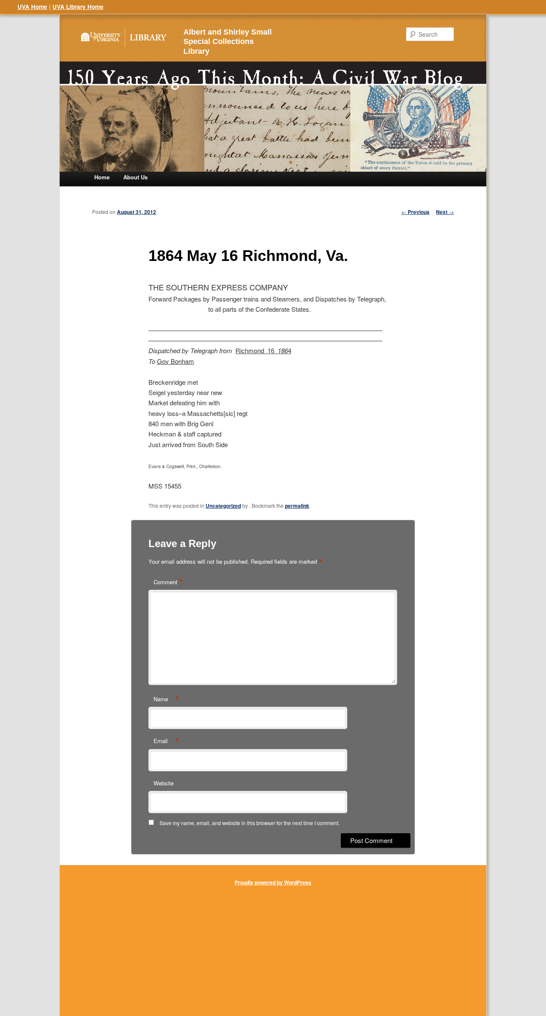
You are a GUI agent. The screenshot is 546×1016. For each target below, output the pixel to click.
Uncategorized (223, 505)
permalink (297, 505)
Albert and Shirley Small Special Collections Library (227, 42)
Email (166, 741)
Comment (168, 582)
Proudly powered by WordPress (273, 882)
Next (445, 212)
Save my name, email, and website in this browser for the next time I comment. (250, 822)
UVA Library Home (78, 7)
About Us (135, 177)
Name (166, 699)
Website (164, 783)
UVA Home (32, 7)
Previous (415, 212)
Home (102, 177)
